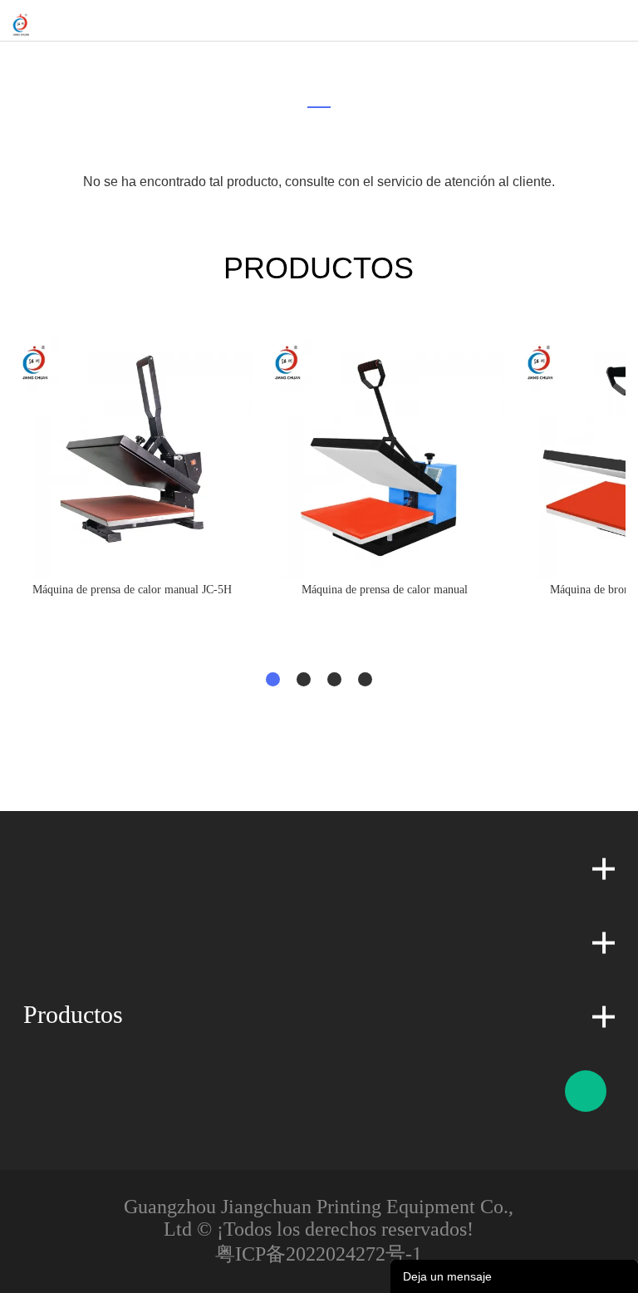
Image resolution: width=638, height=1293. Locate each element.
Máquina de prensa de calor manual (385, 589)
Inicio (308, 62)
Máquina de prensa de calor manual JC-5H (132, 589)
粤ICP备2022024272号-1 (318, 1254)
